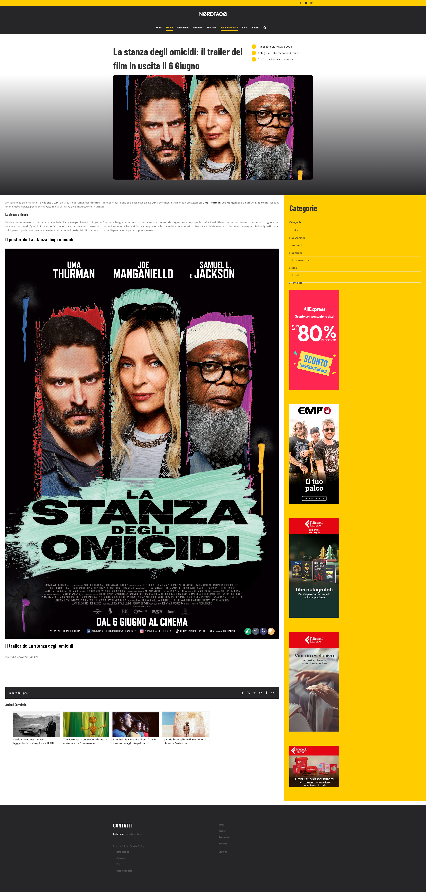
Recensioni (298, 237)
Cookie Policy (137, 846)
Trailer (295, 53)
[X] (249, 693)
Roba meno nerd (281, 53)
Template (296, 282)
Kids (294, 267)
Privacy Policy (120, 846)
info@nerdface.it (135, 833)
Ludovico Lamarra (282, 59)
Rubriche (296, 252)
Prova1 (295, 275)
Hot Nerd (296, 245)
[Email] (272, 693)
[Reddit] (255, 693)
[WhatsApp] (260, 693)
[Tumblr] (266, 693)
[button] (265, 27)
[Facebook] (243, 693)
